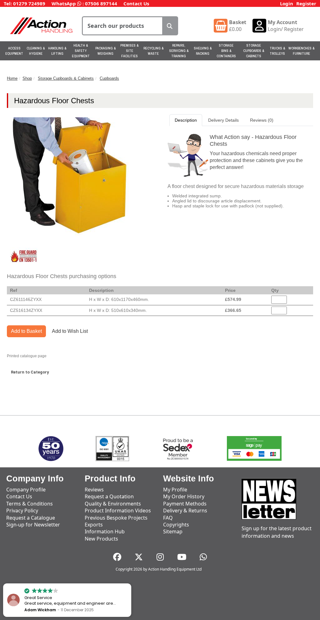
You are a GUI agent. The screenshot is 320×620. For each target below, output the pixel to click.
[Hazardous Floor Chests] (24, 256)
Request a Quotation (109, 496)
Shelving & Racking (203, 51)
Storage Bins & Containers (226, 50)
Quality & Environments (113, 503)
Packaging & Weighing (105, 51)
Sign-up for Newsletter (33, 524)
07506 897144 (101, 3)
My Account (282, 22)
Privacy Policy (22, 510)
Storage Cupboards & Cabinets (253, 50)
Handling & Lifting (57, 51)
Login (286, 3)
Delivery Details (223, 120)
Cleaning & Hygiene (36, 51)
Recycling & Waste (153, 51)
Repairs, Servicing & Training (178, 50)
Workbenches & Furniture (301, 51)
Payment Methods (185, 503)
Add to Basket (26, 331)
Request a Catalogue (30, 517)
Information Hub (105, 531)
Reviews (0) (261, 120)
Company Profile (26, 489)
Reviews (94, 489)
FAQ (168, 517)
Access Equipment (14, 51)
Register (306, 3)
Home (12, 78)
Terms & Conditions (29, 503)
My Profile (175, 489)
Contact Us (136, 3)
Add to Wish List (70, 331)
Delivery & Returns (185, 510)
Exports (94, 524)
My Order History (183, 496)
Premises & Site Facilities (129, 50)
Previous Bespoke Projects (116, 517)
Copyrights (176, 524)
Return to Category (30, 372)
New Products (101, 538)
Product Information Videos (118, 510)
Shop (27, 78)
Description (186, 120)
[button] (131, 583)
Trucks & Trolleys (277, 51)
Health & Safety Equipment (81, 50)
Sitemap (172, 531)
